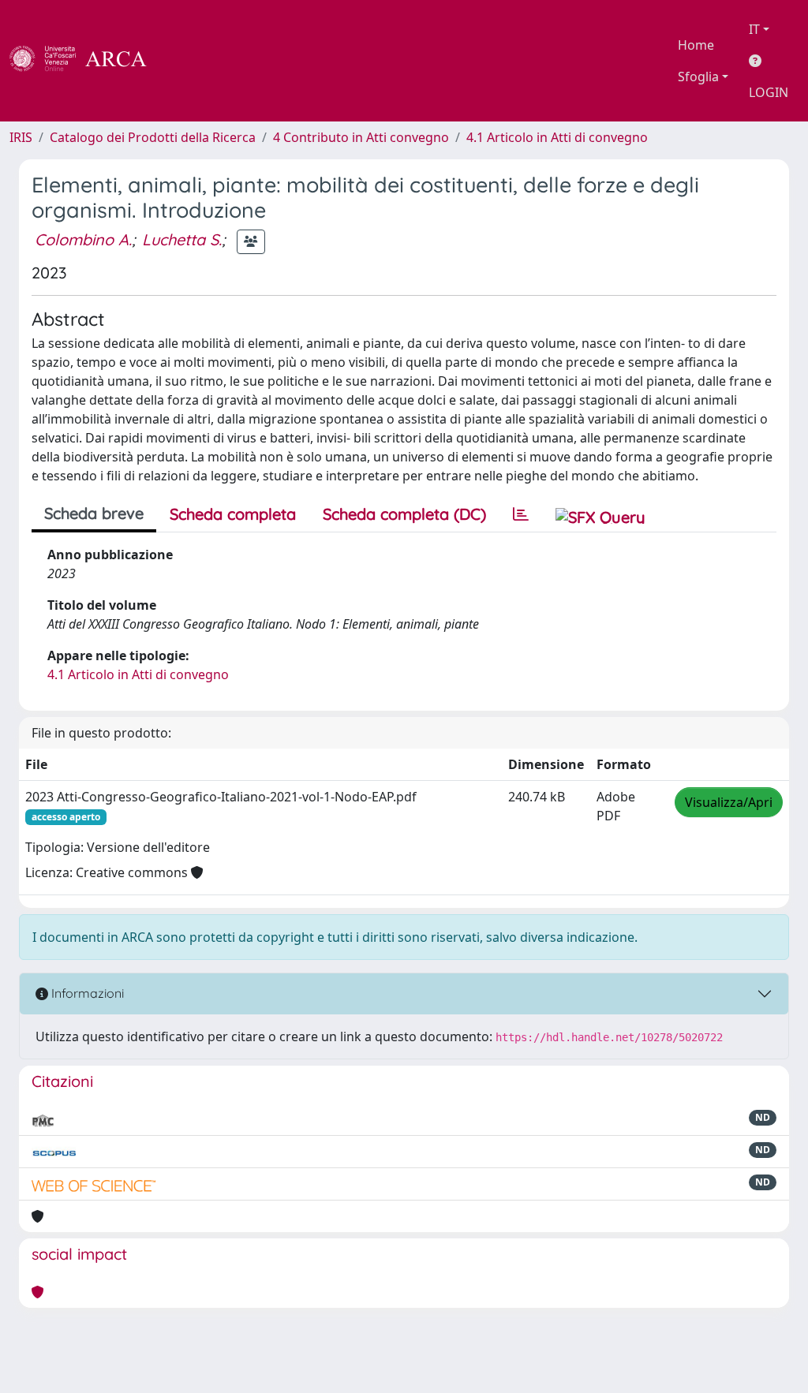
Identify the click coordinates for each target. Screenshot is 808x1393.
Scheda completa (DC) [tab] (404, 514)
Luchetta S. (182, 239)
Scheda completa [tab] (233, 514)
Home (696, 45)
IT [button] (754, 29)
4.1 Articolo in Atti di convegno (557, 137)
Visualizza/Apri (728, 802)
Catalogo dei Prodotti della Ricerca (153, 137)
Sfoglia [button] (698, 76)
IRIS (20, 137)
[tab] (520, 514)
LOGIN (768, 92)
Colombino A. (83, 239)
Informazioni (86, 993)
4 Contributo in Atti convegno (361, 137)
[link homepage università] (189, 60)
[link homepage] (86, 60)
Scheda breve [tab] (94, 513)
